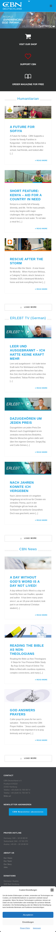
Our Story (8, 864)
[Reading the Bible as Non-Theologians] (28, 631)
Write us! (7, 796)
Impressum (37, 928)
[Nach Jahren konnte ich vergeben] (28, 468)
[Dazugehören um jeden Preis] (28, 404)
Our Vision (8, 858)
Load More (30, 307)
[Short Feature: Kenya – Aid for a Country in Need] (28, 176)
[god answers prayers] (28, 695)
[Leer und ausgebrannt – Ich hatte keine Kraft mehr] (28, 332)
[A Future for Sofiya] (28, 112)
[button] (52, 890)
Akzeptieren (28, 915)
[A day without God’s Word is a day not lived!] (28, 563)
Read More (42, 160)
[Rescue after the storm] (28, 244)
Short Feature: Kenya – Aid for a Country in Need (26, 195)
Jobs (6, 867)
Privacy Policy (25, 928)
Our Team (8, 861)
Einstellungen (28, 922)
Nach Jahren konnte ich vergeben (22, 486)
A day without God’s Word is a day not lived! (25, 581)
